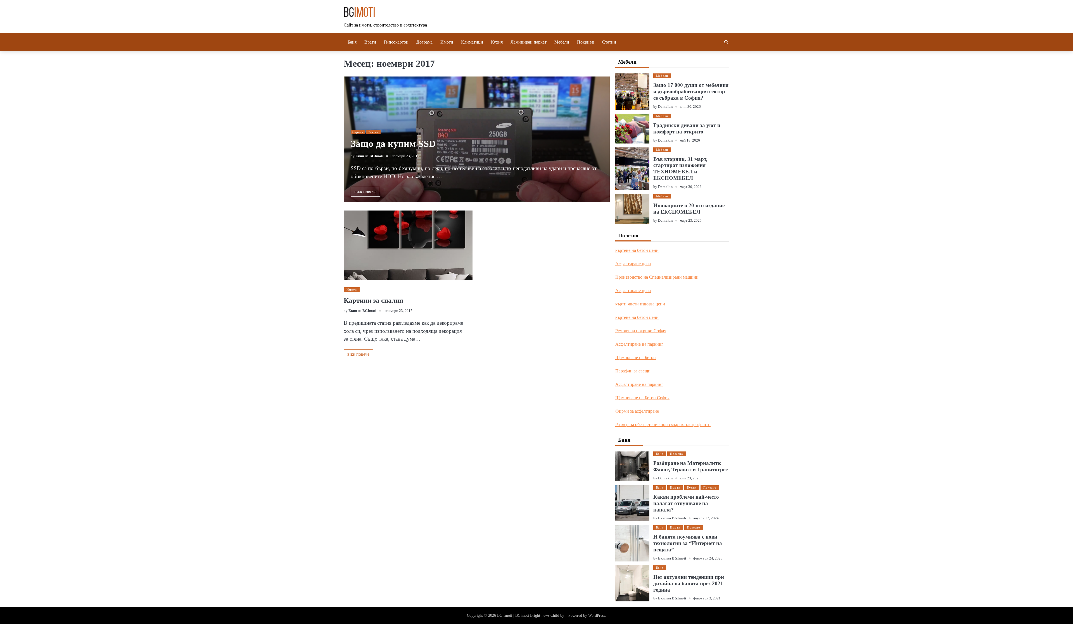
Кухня (497, 42)
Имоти (446, 42)
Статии (609, 42)
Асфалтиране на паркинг (639, 344)
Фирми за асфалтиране (637, 411)
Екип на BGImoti (369, 156)
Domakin (665, 107)
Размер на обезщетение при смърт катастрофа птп (663, 424)
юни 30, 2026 (690, 107)
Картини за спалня (373, 300)
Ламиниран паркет (529, 42)
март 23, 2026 (691, 221)
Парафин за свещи (633, 371)
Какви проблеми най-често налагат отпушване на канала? (686, 503)
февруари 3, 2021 (707, 598)
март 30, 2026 (691, 187)
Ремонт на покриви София (640, 330)
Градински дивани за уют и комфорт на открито (686, 128)
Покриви (585, 42)
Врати (370, 42)
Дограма (424, 42)
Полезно (676, 453)
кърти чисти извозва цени (640, 304)
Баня (352, 42)
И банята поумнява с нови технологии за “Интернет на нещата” (687, 543)
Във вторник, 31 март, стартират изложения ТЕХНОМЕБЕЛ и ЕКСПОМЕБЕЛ (680, 168)
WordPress (596, 615)
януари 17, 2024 (706, 518)
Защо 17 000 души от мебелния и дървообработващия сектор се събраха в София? (690, 91)
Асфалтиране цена (633, 263)
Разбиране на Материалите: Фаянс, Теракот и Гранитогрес (690, 466)
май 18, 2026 (690, 140)
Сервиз (357, 132)
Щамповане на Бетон (635, 357)
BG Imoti (504, 615)
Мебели (561, 42)
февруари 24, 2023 (708, 558)
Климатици (472, 42)
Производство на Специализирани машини (657, 277)
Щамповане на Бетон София (642, 397)
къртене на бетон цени (637, 250)
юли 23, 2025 (690, 478)
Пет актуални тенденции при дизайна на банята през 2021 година (688, 583)
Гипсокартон (396, 42)
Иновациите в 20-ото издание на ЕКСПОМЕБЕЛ (689, 208)
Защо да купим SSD (393, 143)
